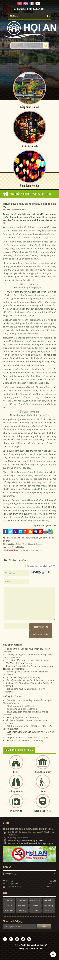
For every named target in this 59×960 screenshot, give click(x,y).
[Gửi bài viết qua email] (40, 531)
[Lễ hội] (16, 764)
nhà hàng (22, 910)
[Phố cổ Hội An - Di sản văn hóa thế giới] (29, 29)
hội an (9, 900)
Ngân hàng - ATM (42, 810)
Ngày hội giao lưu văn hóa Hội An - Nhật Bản (27, 671)
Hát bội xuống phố (14, 706)
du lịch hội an (22, 900)
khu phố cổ (48, 900)
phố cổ (9, 905)
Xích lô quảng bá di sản (17, 717)
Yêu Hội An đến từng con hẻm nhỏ (22, 660)
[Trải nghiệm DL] (16, 784)
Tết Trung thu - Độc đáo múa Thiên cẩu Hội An (28, 648)
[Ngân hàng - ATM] (42, 803)
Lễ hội (16, 771)
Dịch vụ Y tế (16, 810)
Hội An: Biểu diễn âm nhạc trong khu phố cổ (27, 711)
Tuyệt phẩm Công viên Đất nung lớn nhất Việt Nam (30, 731)
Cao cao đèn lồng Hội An (17, 677)
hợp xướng (48, 905)
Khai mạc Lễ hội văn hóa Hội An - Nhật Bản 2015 (29, 683)
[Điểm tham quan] (42, 764)
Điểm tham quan (43, 771)
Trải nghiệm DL (16, 791)
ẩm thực (48, 910)
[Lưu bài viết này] (50, 531)
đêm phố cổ (22, 905)
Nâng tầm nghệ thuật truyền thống (22, 737)
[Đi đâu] (43, 784)
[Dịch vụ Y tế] (16, 803)
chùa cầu (35, 905)
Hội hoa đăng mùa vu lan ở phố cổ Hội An (25, 688)
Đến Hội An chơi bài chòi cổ (19, 740)
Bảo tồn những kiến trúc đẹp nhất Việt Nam (26, 720)
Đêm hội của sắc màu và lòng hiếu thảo (24, 680)
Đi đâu (43, 791)
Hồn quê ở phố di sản (16, 709)
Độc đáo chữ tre (13, 663)
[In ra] (45, 531)
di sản (35, 910)
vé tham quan (35, 900)
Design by (30, 948)
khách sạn (9, 910)
